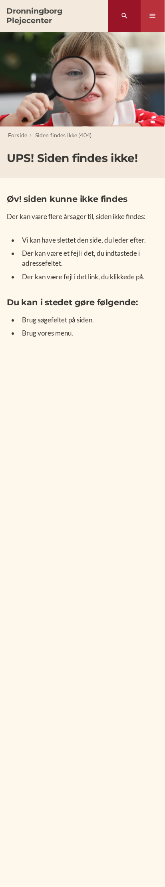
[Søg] (124, 16)
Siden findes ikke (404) (63, 135)
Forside (17, 135)
